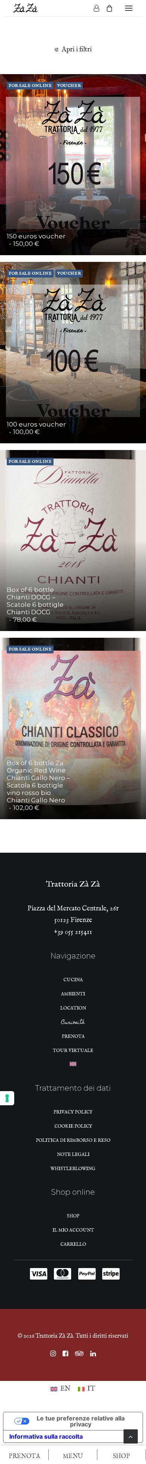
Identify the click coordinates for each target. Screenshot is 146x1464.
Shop (73, 1216)
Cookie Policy (73, 1126)
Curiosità (73, 1023)
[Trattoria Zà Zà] (25, 8)
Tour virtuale (73, 1050)
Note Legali (73, 1154)
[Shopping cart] (106, 8)
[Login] (93, 8)
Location (73, 1008)
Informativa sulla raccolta (46, 1436)
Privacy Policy (73, 1112)
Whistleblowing (73, 1169)
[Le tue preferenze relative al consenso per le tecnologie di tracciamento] (7, 1098)
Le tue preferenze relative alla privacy (81, 1421)
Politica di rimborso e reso (73, 1140)
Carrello (73, 1244)
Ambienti (73, 994)
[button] (129, 8)
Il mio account (73, 1230)
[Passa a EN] (73, 1066)
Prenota (73, 1036)
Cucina (73, 980)
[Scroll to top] (131, 1436)
